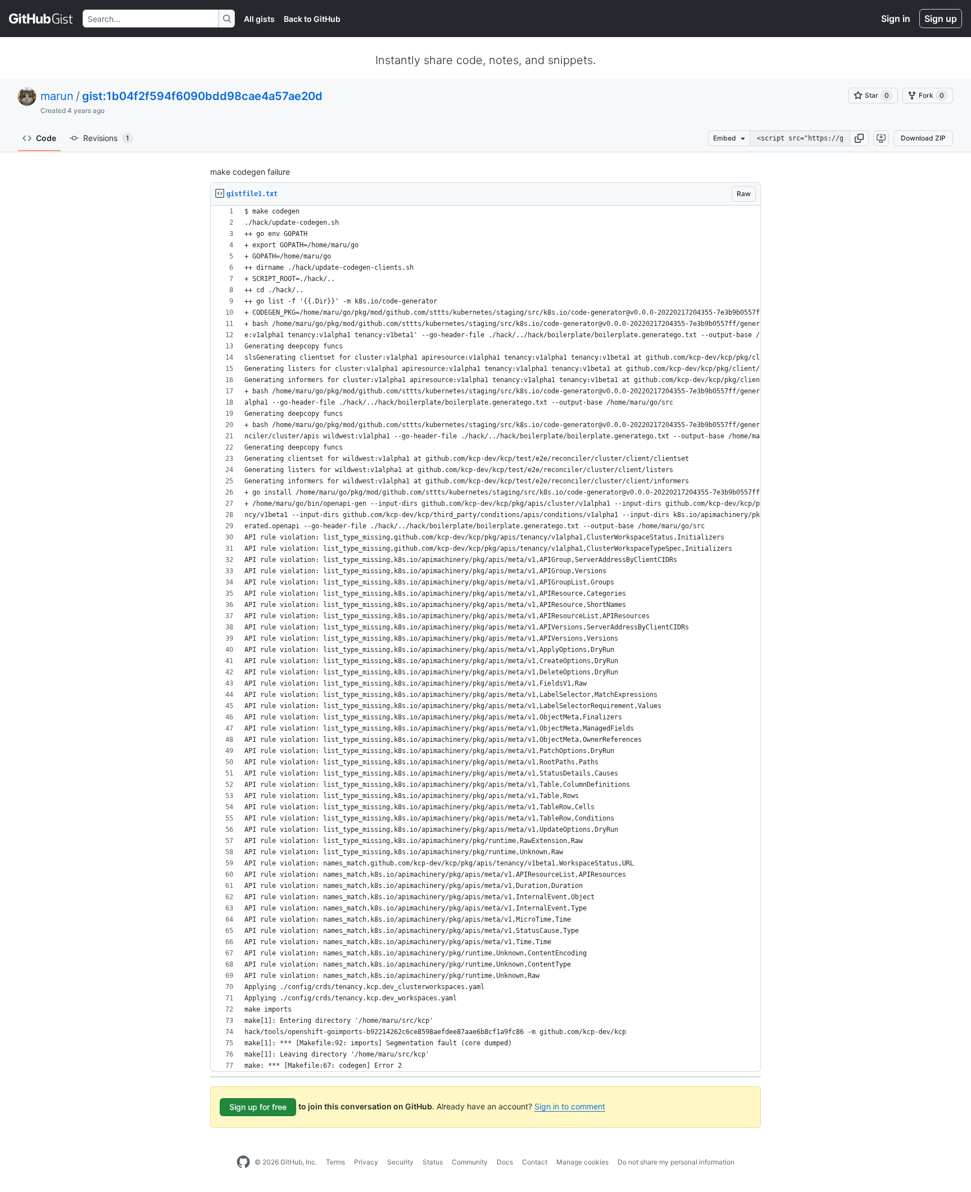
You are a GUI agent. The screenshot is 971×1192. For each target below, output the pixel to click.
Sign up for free (258, 1107)
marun (57, 96)
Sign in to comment (569, 1106)
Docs (505, 1162)
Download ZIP (923, 138)
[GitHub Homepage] (243, 1162)
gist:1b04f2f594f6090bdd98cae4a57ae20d (202, 96)
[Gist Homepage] (41, 18)
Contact (534, 1162)
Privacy (366, 1162)
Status (433, 1162)
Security (400, 1162)
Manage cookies (582, 1162)
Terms (335, 1162)
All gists (259, 19)
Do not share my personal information (676, 1162)
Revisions (106, 138)
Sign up (940, 18)
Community (470, 1162)
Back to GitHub (312, 19)
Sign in (895, 18)
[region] (485, 639)
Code (46, 138)
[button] (859, 138)
